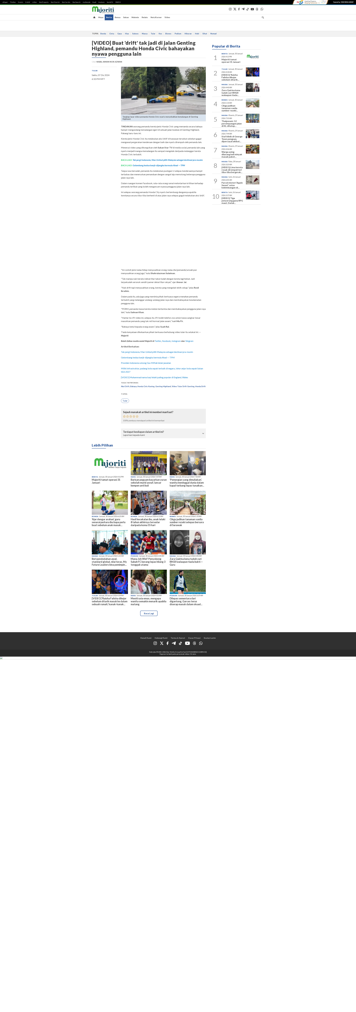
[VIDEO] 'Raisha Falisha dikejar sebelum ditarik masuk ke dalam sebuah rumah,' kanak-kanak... (109, 601)
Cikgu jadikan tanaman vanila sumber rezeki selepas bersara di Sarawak (187, 522)
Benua (117, 17)
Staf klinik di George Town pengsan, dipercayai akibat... (232, 139)
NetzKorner (156, 17)
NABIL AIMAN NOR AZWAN (109, 62)
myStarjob (86, 2)
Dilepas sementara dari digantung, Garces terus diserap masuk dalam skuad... (186, 601)
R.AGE (27, 2)
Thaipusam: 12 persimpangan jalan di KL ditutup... (232, 123)
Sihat (204, 33)
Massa (144, 33)
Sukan (126, 17)
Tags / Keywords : (130, 383)
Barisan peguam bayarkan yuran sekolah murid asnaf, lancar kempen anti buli (149, 482)
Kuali (94, 2)
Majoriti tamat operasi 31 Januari (106, 481)
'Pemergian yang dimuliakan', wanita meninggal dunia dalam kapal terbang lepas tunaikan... (187, 482)
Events (20, 2)
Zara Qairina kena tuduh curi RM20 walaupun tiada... (231, 92)
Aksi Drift (125, 386)
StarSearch (76, 2)
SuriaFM (110, 2)
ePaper (5, 2)
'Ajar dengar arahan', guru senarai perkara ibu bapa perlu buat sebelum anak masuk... (108, 522)
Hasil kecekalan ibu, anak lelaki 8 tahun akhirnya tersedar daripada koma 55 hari (148, 522)
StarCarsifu (66, 2)
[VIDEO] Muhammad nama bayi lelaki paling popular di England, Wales (154, 377)
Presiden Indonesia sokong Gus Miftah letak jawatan (146, 363)
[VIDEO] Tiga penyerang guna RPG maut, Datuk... (232, 200)
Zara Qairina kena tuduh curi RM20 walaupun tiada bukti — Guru (186, 561)
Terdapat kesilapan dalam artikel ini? (143, 432)
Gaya (119, 33)
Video (167, 17)
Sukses (135, 33)
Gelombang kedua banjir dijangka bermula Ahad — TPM (159, 165)
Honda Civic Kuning (145, 386)
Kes (160, 33)
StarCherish (55, 2)
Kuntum (101, 2)
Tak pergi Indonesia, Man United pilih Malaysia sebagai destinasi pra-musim (168, 160)
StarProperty (44, 2)
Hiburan (188, 33)
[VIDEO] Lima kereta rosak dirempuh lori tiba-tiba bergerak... (232, 169)
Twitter (158, 341)
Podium (178, 33)
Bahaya (133, 386)
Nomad (213, 33)
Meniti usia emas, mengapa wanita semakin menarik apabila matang (148, 601)
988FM (118, 2)
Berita (109, 17)
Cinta (111, 33)
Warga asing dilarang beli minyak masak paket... (232, 154)
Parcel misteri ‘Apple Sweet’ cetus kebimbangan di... (232, 185)
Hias (127, 33)
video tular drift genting (183, 386)
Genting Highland (163, 386)
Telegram (189, 341)
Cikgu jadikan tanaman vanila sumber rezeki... (230, 108)
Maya (100, 17)
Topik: (124, 394)
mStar (34, 2)
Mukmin (135, 17)
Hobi (197, 33)
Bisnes (168, 33)
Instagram (176, 341)
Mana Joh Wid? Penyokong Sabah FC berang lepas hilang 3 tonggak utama (148, 561)
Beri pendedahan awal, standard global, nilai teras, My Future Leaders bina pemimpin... (109, 561)
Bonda (103, 33)
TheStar (13, 2)
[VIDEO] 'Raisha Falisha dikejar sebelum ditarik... (230, 77)
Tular (153, 33)
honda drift (200, 386)
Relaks (145, 17)
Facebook (166, 341)
